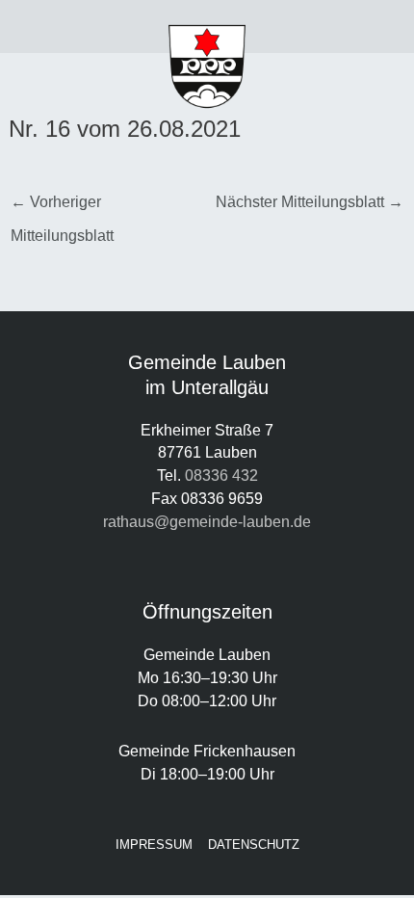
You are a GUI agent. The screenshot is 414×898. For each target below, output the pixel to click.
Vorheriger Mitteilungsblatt (62, 207)
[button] (52, 27)
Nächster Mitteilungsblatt (309, 201)
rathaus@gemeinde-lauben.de (207, 521)
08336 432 (221, 475)
